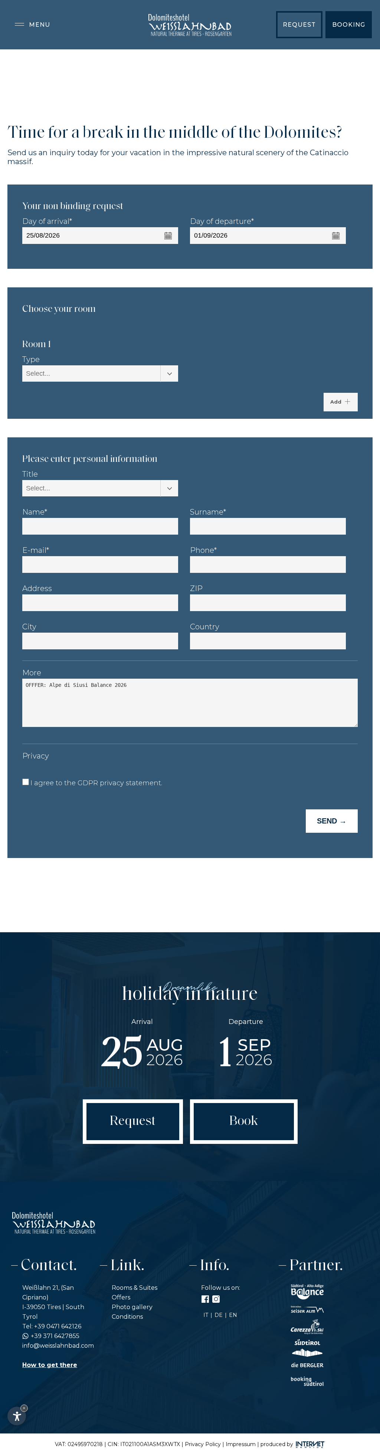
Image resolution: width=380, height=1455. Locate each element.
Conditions (127, 1316)
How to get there (49, 1364)
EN (233, 1315)
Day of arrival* (47, 221)
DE (218, 1315)
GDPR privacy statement (119, 783)
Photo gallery (132, 1307)
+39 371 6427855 (54, 1336)
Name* (34, 512)
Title (30, 474)
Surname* (208, 512)
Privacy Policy (203, 1444)
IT (205, 1315)
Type (31, 359)
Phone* (203, 550)
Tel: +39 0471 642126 (51, 1326)
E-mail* (35, 550)
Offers (121, 1297)
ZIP (196, 588)
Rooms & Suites (134, 1287)
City (29, 626)
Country (204, 626)
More (31, 672)
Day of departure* (222, 221)
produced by (278, 1444)
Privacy (35, 755)
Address (37, 588)
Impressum (241, 1444)
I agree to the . (96, 783)
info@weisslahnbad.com (58, 1345)
